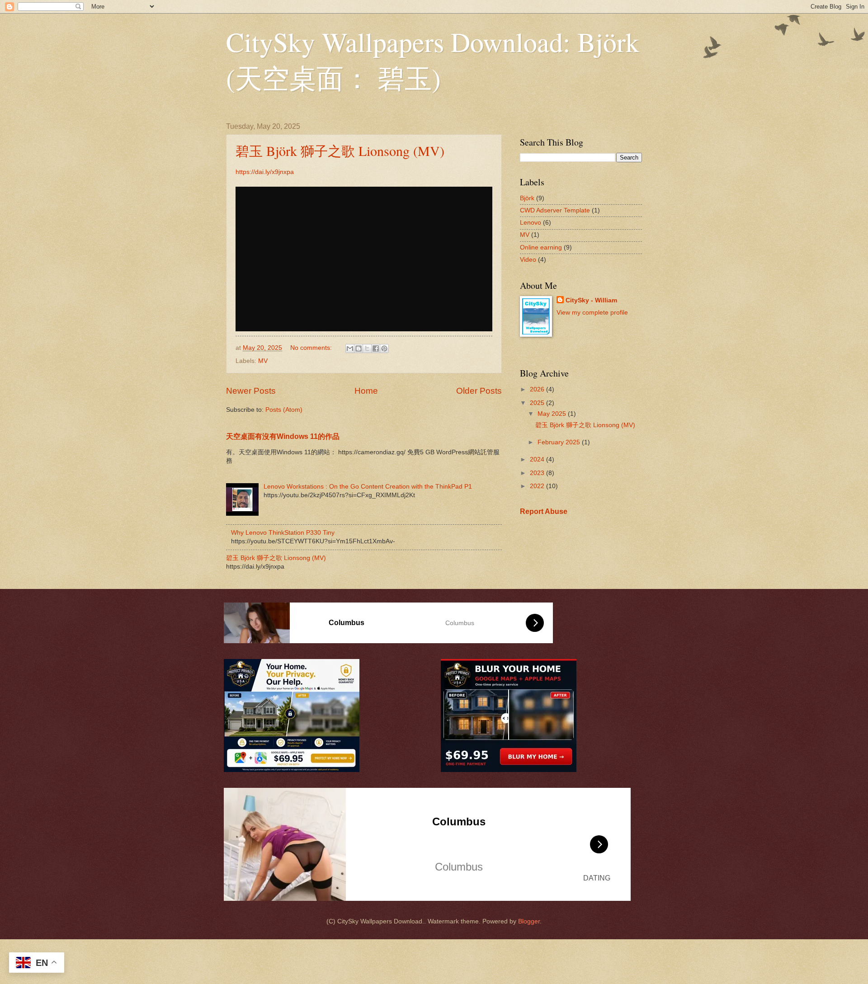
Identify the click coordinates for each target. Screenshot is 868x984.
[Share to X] (367, 348)
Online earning (541, 247)
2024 (538, 459)
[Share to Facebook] (375, 348)
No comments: (312, 347)
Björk (527, 198)
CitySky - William (591, 300)
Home (366, 390)
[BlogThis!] (358, 348)
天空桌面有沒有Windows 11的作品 (283, 436)
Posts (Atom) (283, 409)
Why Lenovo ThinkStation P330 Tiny (283, 532)
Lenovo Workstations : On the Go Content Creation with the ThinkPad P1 (368, 486)
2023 (538, 473)
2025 (538, 403)
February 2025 (560, 442)
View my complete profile (592, 312)
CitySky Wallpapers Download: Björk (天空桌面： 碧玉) (432, 60)
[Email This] (349, 348)
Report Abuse (543, 511)
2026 (538, 389)
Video (528, 259)
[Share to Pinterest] (384, 348)
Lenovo (530, 222)
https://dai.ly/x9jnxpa (265, 171)
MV (263, 361)
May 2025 (553, 413)
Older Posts (479, 390)
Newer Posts (251, 390)
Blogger (529, 921)
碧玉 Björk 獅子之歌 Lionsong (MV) (340, 150)
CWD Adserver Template (555, 210)
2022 (538, 486)
